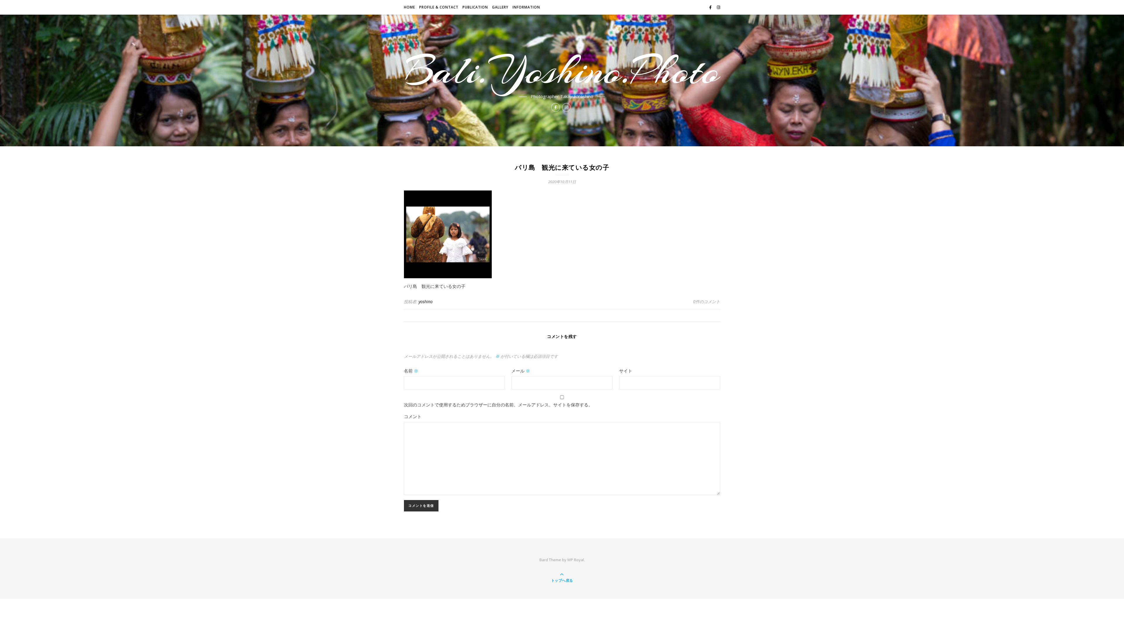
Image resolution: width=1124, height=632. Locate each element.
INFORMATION (526, 7)
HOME (409, 7)
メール (520, 371)
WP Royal (575, 559)
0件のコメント (706, 301)
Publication (475, 7)
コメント (413, 416)
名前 (411, 371)
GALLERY (500, 7)
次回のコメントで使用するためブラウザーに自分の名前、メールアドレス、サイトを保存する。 (498, 405)
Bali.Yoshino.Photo (562, 71)
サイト (625, 371)
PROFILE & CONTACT (438, 7)
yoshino (426, 301)
